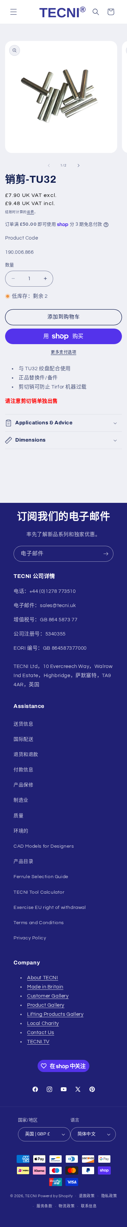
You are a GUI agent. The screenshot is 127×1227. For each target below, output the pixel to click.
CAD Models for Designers (44, 846)
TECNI (31, 1196)
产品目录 (23, 861)
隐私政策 (109, 1196)
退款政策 (87, 1196)
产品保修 (23, 785)
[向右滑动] (78, 165)
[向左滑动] (48, 165)
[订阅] (105, 554)
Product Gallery (45, 1005)
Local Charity (43, 1023)
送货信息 (23, 724)
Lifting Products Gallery (55, 1014)
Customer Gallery (48, 996)
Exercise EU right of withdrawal (50, 907)
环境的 (21, 831)
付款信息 (23, 769)
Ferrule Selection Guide (41, 876)
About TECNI (42, 977)
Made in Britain (45, 986)
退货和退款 (26, 754)
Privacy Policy (30, 938)
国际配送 (23, 739)
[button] (13, 11)
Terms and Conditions (39, 922)
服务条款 (44, 1206)
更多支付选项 (63, 352)
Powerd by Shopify (55, 1196)
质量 (18, 815)
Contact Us (40, 1032)
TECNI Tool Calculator (39, 892)
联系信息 (89, 1206)
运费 (30, 212)
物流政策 (67, 1206)
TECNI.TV (38, 1041)
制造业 (21, 800)
